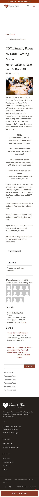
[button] (33, 7)
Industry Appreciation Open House (12, 350)
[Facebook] (5, 487)
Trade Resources (8, 462)
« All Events (10, 34)
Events (23, 322)
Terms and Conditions (20, 479)
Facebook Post (10, 376)
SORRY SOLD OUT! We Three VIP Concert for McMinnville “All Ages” (25, 352)
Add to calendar (15, 251)
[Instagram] (10, 487)
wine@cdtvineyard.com (10, 447)
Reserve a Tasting (19, 493)
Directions (6, 466)
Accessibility (8, 479)
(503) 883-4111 (7, 444)
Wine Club (6, 458)
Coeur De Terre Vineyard (17, 333)
